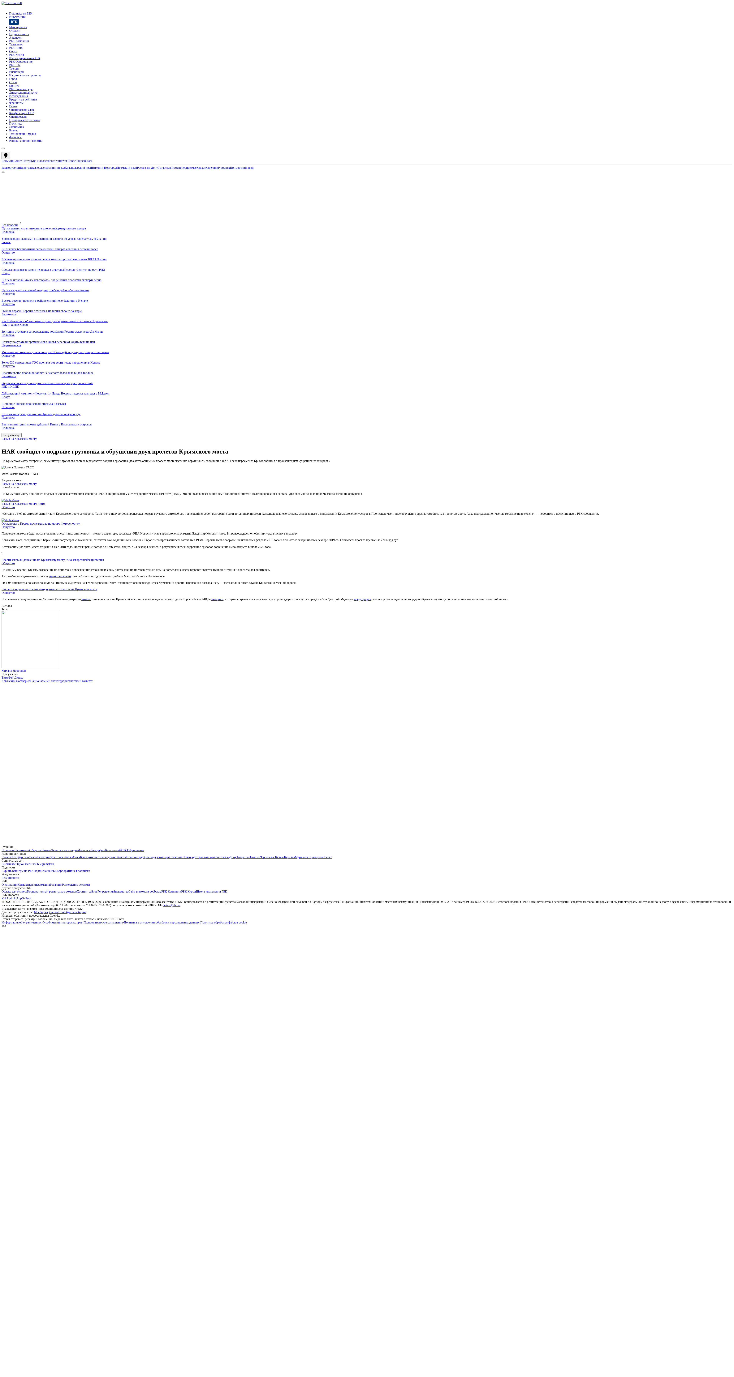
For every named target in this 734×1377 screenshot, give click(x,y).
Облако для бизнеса (14, 891)
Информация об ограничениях (21, 922)
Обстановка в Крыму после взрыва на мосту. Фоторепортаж (41, 523)
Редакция (56, 884)
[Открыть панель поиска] (3, 172)
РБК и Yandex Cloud (15, 324)
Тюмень (176, 167)
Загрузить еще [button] (11, 435)
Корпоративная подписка (73, 870)
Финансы (84, 850)
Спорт (6, 273)
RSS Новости (10, 877)
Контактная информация (34, 884)
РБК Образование (132, 850)
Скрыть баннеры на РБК (18, 870)
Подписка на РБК (45, 870)
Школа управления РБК (211, 891)
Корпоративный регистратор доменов (52, 891)
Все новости (10, 225)
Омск (88, 160)
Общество (8, 252)
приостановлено (60, 576)
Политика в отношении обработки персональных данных (161, 922)
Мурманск (223, 167)
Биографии (98, 850)
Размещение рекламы (76, 884)
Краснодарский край (78, 167)
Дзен (51, 864)
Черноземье (188, 167)
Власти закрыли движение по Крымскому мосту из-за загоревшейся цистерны (53, 559)
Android (11, 898)
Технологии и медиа (64, 850)
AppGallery (23, 898)
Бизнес (6, 242)
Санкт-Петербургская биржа (67, 912)
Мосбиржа (41, 912)
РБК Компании (171, 891)
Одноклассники (26, 864)
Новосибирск (76, 160)
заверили (217, 599)
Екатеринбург (58, 160)
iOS (4, 898)
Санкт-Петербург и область (31, 160)
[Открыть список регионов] (6, 155)
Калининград (56, 167)
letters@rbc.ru (171, 905)
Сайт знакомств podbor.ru (144, 891)
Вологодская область (33, 167)
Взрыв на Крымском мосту (19, 438)
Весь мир (8, 160)
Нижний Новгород (104, 167)
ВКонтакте (9, 864)
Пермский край (127, 167)
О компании (10, 884)
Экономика (9, 314)
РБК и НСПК (10, 386)
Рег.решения (105, 891)
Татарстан (164, 167)
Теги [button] (5, 609)
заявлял (86, 599)
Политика (8, 231)
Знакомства (121, 891)
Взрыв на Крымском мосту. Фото (23, 503)
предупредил (362, 599)
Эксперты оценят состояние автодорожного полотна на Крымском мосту (49, 589)
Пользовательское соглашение (103, 922)
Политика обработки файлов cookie (223, 922)
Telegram (42, 864)
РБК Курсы (188, 891)
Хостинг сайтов (87, 891)
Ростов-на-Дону (147, 167)
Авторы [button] (7, 605)
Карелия (210, 167)
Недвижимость (11, 345)
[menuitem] (370, 13)
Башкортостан (11, 167)
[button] (367, 162)
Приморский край (242, 167)
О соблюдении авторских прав (62, 922)
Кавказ (200, 167)
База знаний (113, 850)
